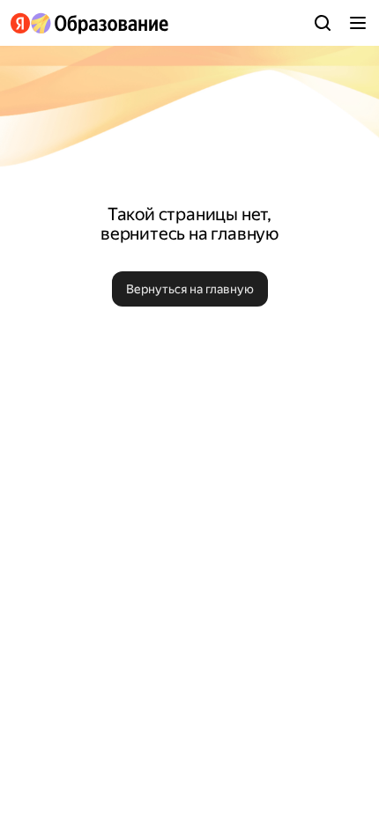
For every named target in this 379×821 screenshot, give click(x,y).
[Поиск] (322, 23)
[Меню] (357, 23)
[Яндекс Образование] (89, 23)
